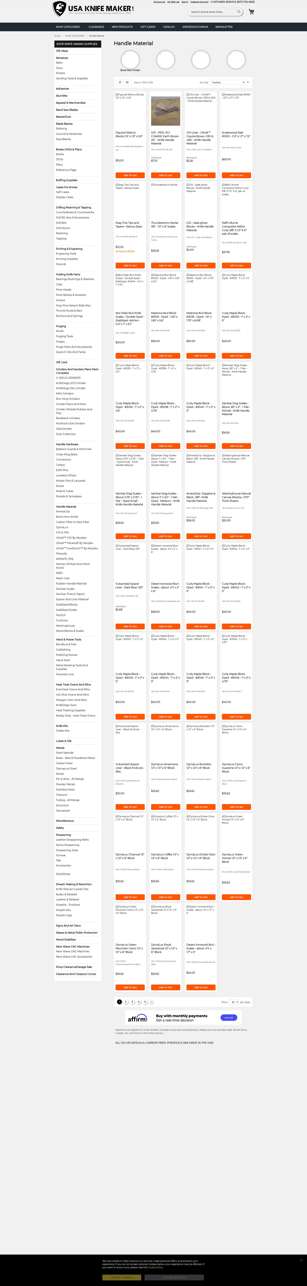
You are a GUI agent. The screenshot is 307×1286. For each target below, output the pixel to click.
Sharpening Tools (67, 850)
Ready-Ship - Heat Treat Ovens (75, 715)
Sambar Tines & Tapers (70, 594)
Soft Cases (62, 192)
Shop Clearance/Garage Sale (74, 967)
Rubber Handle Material (71, 583)
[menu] (153, 27)
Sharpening (63, 834)
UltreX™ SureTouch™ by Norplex (77, 548)
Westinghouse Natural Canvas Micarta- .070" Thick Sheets (236, 497)
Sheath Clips (64, 915)
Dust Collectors (66, 434)
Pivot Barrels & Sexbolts (71, 294)
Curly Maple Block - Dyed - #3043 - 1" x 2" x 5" (130, 677)
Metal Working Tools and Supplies (72, 667)
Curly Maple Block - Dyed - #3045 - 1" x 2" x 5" (200, 677)
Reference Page (66, 169)
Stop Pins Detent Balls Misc (73, 305)
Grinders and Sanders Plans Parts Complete (77, 371)
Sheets (60, 73)
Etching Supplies (67, 258)
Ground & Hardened (69, 133)
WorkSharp (63, 874)
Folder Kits (63, 730)
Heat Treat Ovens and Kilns (73, 684)
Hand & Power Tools (68, 639)
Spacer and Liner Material (72, 599)
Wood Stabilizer (66, 939)
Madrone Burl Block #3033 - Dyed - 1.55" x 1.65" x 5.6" (164, 317)
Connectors (63, 459)
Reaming (62, 233)
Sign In (185, 2)
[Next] (151, 1002)
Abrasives (62, 57)
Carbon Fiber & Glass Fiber (72, 522)
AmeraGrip (63, 511)
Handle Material (66, 506)
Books (60, 154)
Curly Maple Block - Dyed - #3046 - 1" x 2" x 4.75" (236, 677)
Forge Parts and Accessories (74, 346)
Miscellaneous (65, 820)
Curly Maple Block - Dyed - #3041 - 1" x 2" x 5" (200, 587)
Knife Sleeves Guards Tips (72, 889)
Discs (59, 68)
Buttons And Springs (69, 315)
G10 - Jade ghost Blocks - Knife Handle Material (200, 226)
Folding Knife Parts (68, 274)
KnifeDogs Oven (66, 705)
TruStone (62, 620)
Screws (60, 300)
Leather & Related (67, 899)
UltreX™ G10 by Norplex (71, 537)
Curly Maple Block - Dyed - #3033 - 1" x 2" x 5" (236, 317)
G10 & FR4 (62, 532)
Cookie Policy (155, 1267)
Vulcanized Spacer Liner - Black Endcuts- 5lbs (130, 768)
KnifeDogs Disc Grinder (71, 388)
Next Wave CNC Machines (73, 946)
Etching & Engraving (69, 248)
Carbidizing (63, 649)
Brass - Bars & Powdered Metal (75, 758)
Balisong (61, 128)
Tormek (61, 855)
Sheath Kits (63, 910)
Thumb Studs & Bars (69, 310)
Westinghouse (65, 625)
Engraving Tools (66, 253)
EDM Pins (62, 470)
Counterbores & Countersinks (75, 212)
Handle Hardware (67, 444)
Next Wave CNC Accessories (74, 956)
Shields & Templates (69, 496)
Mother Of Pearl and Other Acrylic (73, 566)
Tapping (61, 238)
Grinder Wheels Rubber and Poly (74, 411)
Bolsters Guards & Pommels (73, 449)
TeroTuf (60, 615)
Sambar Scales (65, 588)
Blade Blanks (64, 123)
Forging (61, 326)
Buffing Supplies (66, 180)
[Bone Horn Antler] (165, 59)
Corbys (60, 464)
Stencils (61, 264)
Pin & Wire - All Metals (70, 779)
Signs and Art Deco (68, 925)
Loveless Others (66, 475)
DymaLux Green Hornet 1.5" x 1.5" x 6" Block (234, 858)
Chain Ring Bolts (66, 454)
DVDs (59, 159)
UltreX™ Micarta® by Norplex (74, 543)
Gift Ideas (62, 50)
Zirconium (62, 805)
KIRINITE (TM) (64, 558)
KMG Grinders (65, 393)
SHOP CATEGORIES (75, 36)
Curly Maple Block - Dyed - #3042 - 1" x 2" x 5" (236, 587)
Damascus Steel (66, 768)
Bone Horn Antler (67, 516)
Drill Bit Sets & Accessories (72, 217)
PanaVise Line (65, 674)
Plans (59, 164)
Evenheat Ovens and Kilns (73, 689)
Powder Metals (65, 784)
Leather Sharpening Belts (72, 839)
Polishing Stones (66, 654)
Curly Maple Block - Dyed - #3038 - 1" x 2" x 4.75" (165, 407)
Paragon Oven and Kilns (71, 699)
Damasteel (63, 810)
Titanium (61, 794)
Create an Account (199, 2)
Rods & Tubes (64, 491)
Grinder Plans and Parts (71, 404)
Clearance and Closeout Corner (76, 974)
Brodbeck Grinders (68, 418)
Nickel (60, 773)
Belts (59, 62)
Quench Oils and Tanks (71, 352)
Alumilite (61, 95)
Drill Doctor (63, 228)
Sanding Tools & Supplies (72, 78)
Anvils (59, 331)
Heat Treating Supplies (70, 710)
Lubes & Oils (63, 741)
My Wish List (173, 2)
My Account (159, 2)
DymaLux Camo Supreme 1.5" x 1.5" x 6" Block (236, 768)
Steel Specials (65, 752)
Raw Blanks (63, 139)
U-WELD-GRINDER (68, 377)
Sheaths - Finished (68, 904)
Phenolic (61, 553)
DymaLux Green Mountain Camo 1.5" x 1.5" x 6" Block (129, 948)
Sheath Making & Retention (74, 884)
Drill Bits (61, 222)
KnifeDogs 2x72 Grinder (71, 383)
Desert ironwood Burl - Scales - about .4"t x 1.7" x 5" (200, 948)
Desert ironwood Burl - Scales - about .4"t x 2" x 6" (165, 587)
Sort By (204, 82)
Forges (60, 341)
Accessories (63, 865)
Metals (60, 747)
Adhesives (62, 88)
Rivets (60, 486)
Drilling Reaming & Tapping (73, 207)
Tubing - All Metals (67, 800)
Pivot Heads (63, 289)
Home (57, 36)
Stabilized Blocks (67, 604)
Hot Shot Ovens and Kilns (72, 694)
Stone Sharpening (67, 845)
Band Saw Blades (67, 109)
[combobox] (215, 12)
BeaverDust (63, 116)
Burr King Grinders (68, 398)
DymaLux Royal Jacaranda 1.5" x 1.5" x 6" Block (164, 948)
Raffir (59, 573)
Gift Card (61, 362)
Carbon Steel (64, 763)
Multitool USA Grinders (70, 423)
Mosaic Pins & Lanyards (70, 480)
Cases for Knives (66, 187)
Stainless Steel (65, 789)
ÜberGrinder (64, 428)
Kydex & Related (66, 894)
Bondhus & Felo (66, 644)
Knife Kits (62, 725)
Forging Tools (64, 336)
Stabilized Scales (66, 609)
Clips (59, 284)
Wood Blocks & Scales (70, 630)
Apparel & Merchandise (71, 102)
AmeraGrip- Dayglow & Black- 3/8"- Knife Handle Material (200, 497)
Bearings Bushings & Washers (75, 279)
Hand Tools (63, 660)
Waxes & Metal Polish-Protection (77, 932)
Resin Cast (63, 578)
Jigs (58, 860)
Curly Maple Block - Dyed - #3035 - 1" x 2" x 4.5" (130, 407)
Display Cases (64, 197)
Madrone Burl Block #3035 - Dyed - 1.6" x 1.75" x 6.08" (199, 317)
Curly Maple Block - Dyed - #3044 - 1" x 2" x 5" (165, 677)
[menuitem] (68, 27)
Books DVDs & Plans (69, 149)
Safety (60, 827)
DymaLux (62, 527)
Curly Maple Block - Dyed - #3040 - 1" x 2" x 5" (200, 407)
